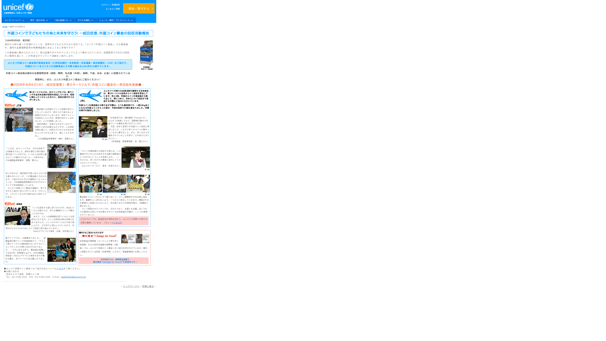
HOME (4, 26)
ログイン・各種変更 (110, 5)
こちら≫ (118, 222)
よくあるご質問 (113, 9)
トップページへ (131, 286)
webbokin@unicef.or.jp (73, 276)
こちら (60, 268)
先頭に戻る (148, 286)
